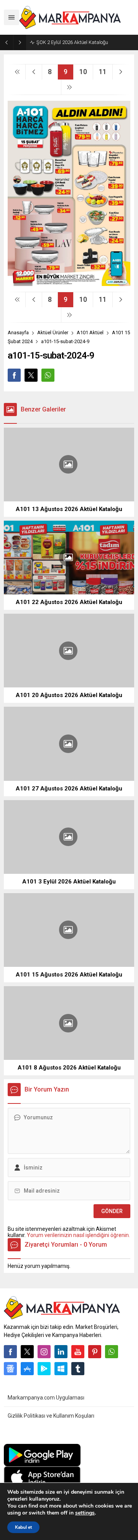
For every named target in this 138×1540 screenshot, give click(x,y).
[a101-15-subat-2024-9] (69, 283)
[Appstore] (27, 1368)
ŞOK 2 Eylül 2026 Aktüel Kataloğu (72, 42)
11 (103, 72)
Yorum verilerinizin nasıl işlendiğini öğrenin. (78, 1235)
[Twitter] (27, 1351)
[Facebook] (10, 1351)
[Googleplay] (44, 1368)
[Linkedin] (60, 1351)
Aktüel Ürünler (52, 332)
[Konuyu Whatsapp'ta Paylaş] (47, 375)
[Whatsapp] (111, 1351)
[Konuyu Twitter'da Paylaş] (31, 375)
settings (85, 1513)
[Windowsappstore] (60, 1368)
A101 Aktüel (90, 332)
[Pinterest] (94, 1351)
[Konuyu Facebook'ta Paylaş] (14, 375)
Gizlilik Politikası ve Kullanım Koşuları (51, 1416)
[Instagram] (44, 1351)
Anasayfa (18, 332)
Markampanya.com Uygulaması (46, 1397)
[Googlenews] (10, 1368)
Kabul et (23, 1527)
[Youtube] (77, 1351)
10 (83, 72)
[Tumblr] (77, 1368)
